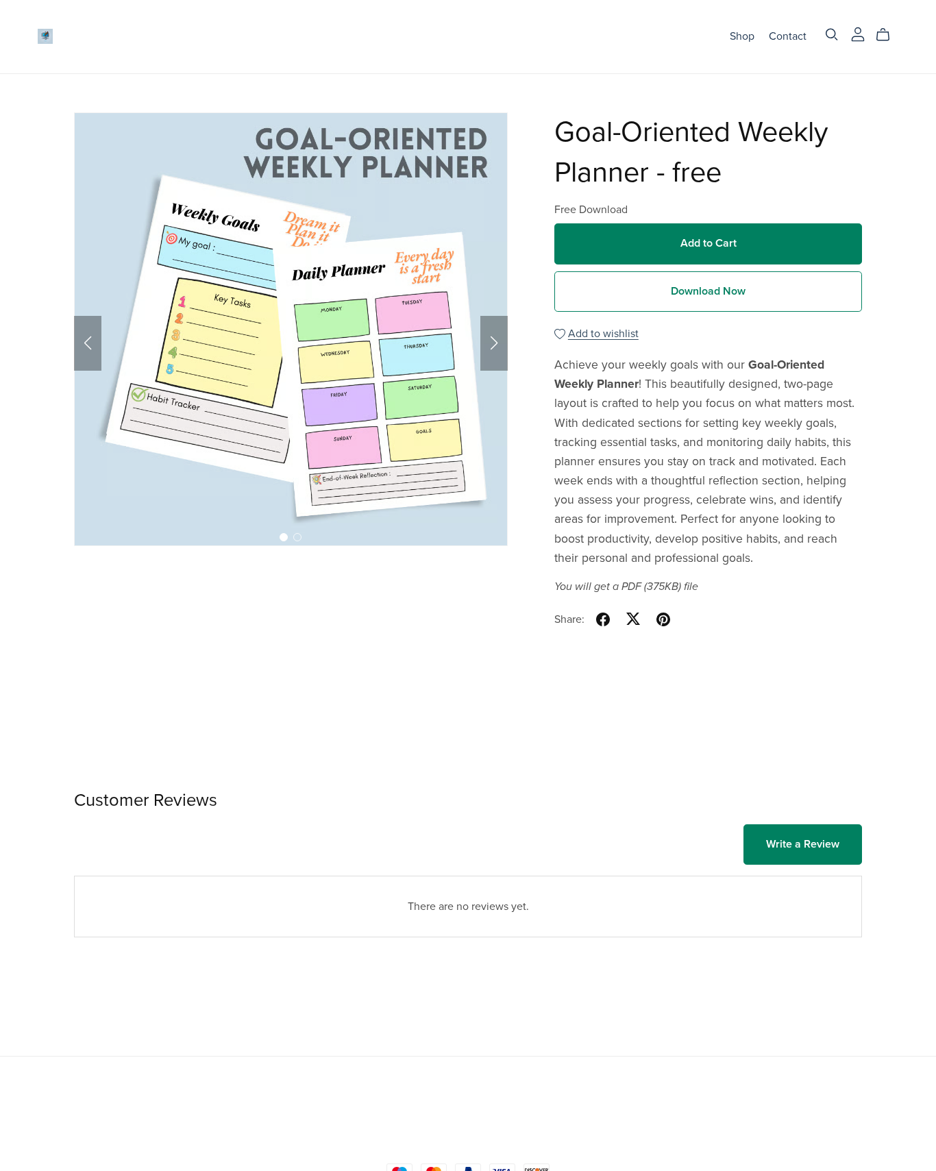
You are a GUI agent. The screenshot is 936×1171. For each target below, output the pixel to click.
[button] (87, 343)
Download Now (708, 291)
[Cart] (888, 35)
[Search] (832, 34)
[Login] (858, 33)
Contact (787, 36)
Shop (742, 36)
